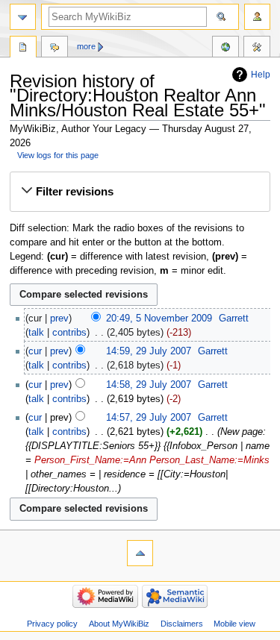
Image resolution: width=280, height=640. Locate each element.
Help (260, 74)
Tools (257, 48)
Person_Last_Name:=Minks (209, 460)
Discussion (54, 48)
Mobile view (234, 623)
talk (36, 332)
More (86, 46)
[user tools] (257, 17)
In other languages (225, 48)
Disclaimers (182, 623)
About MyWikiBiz (119, 623)
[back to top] (140, 553)
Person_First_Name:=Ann (90, 460)
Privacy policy (52, 623)
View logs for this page (58, 155)
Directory (23, 48)
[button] (139, 191)
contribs (69, 332)
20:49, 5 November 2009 (159, 318)
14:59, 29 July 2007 (148, 351)
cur (35, 351)
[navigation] (23, 17)
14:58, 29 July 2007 (148, 385)
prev (59, 318)
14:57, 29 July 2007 (148, 417)
